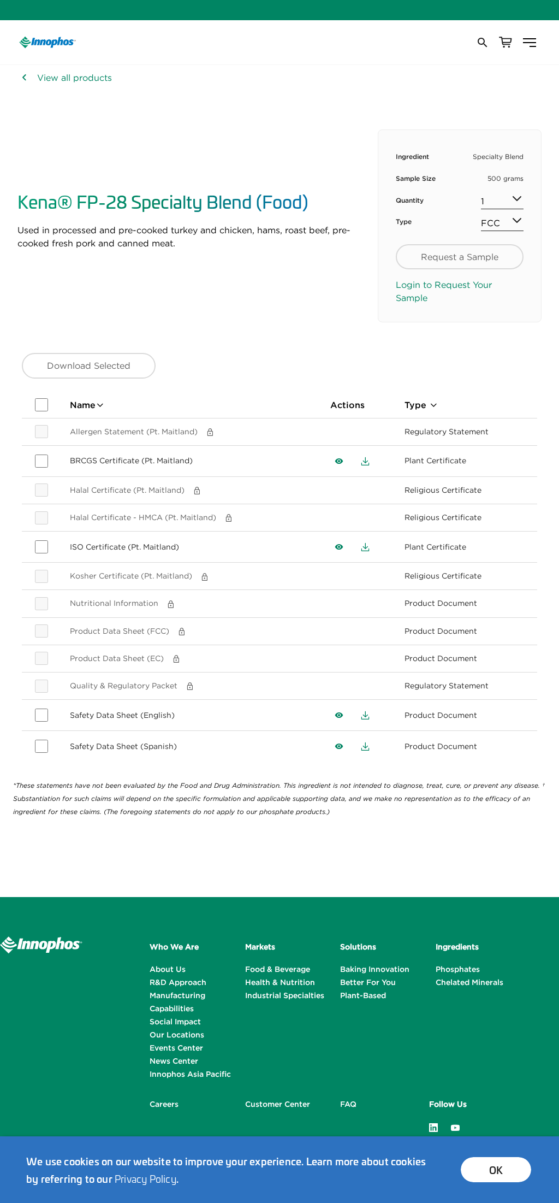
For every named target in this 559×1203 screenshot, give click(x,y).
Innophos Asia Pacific (190, 1074)
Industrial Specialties (284, 995)
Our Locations (177, 1035)
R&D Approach (178, 982)
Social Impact (175, 1022)
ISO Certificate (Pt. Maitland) (124, 547)
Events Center (176, 1048)
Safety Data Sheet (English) (122, 715)
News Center (174, 1061)
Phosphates (458, 969)
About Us (168, 969)
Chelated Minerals (469, 982)
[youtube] (455, 1126)
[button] (481, 43)
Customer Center (277, 1104)
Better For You (368, 982)
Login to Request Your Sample (444, 291)
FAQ (348, 1104)
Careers (164, 1104)
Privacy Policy (145, 1178)
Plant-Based (363, 995)
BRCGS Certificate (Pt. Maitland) (131, 460)
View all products (74, 77)
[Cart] (505, 43)
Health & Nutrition (280, 982)
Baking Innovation (374, 969)
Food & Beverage (277, 969)
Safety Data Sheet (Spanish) (123, 746)
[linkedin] (433, 1126)
